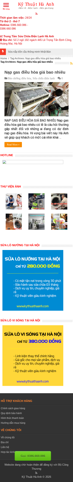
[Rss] (36, 13)
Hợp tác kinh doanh (12, 452)
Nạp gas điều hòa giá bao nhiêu (34, 72)
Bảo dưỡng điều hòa (19, 78)
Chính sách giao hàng (13, 408)
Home (3, 58)
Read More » (13, 144)
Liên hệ (5, 447)
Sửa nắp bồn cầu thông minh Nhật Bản (29, 51)
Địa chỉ (5, 442)
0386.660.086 (18, 24)
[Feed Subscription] (71, 63)
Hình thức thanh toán (12, 418)
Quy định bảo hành (11, 413)
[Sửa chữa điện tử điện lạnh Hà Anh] (36, 5)
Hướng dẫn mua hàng (13, 423)
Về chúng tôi (8, 437)
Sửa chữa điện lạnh (44, 78)
